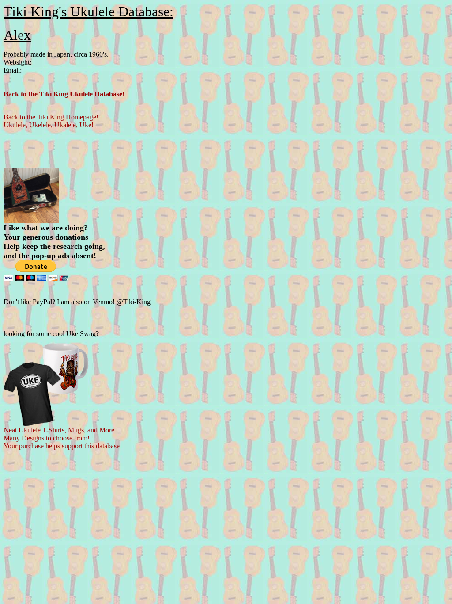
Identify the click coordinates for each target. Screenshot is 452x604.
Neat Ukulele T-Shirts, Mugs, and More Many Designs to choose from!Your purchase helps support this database (62, 438)
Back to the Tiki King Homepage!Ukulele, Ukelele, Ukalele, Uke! (51, 121)
